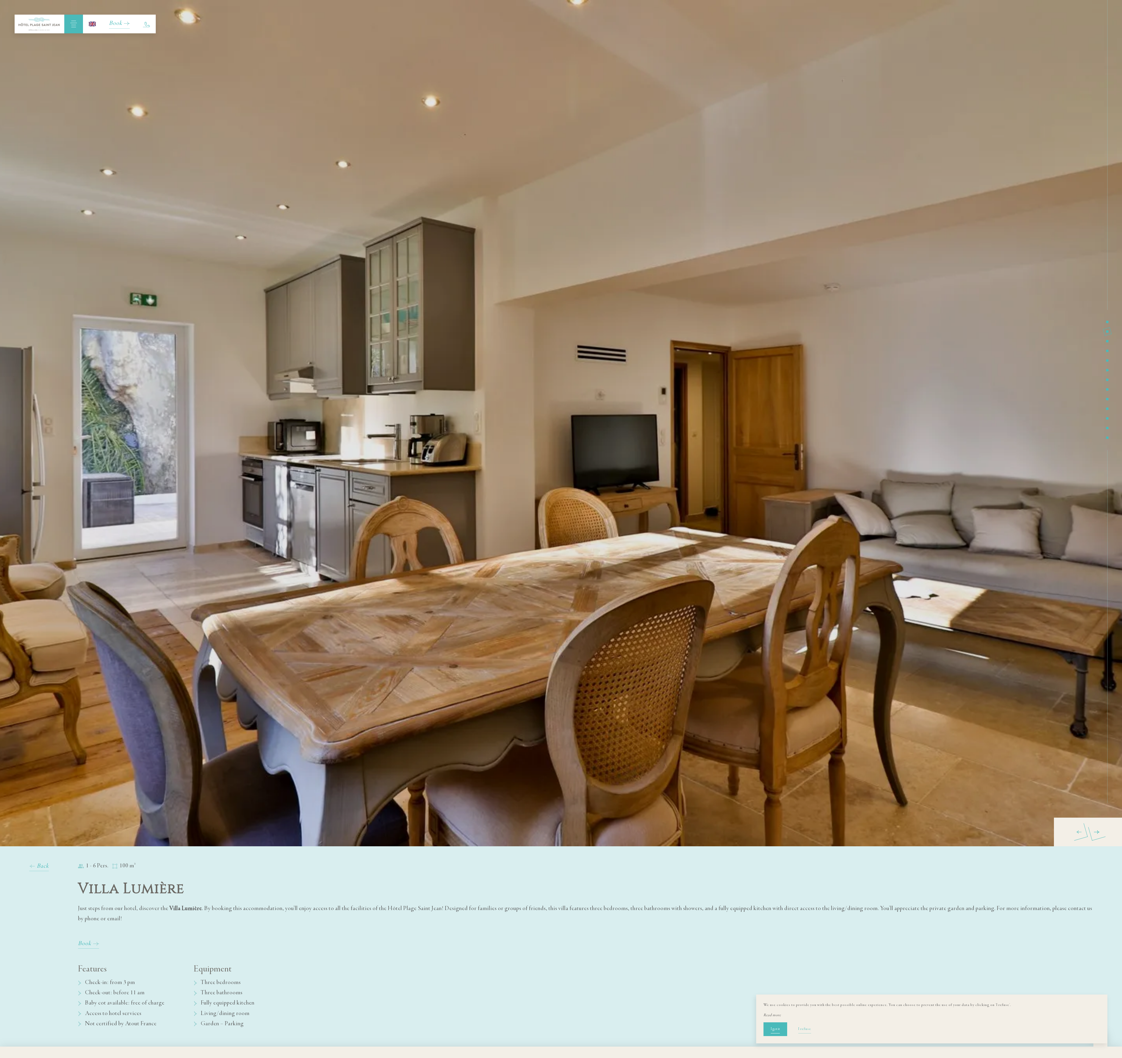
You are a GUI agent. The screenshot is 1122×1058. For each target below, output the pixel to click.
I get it (775, 1029)
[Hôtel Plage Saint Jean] (39, 24)
